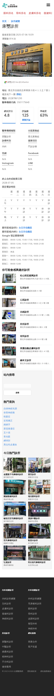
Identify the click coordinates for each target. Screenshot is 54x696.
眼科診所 (32, 608)
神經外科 (32, 628)
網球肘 (7, 440)
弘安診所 (24, 287)
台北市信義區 (25, 227)
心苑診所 (24, 299)
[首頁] (9, 5)
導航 (19, 94)
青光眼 (7, 436)
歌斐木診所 (33, 540)
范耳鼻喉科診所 (10, 540)
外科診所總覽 (34, 598)
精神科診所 (7, 656)
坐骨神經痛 (9, 412)
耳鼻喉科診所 (34, 603)
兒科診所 (6, 603)
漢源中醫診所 (34, 518)
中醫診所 (6, 646)
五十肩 (7, 432)
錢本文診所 (25, 360)
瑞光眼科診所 (34, 496)
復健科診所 (7, 613)
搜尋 (17, 392)
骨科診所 (32, 613)
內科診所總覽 (8, 598)
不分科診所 (7, 661)
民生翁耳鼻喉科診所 (37, 562)
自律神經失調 (10, 408)
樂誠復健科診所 (10, 496)
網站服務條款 (45, 671)
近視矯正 (8, 420)
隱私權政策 (31, 671)
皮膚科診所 (7, 608)
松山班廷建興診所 (29, 275)
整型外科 (32, 623)
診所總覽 (15, 21)
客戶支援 (32, 646)
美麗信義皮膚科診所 (30, 348)
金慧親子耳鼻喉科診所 (13, 474)
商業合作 (32, 641)
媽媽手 (7, 424)
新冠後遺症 (9, 428)
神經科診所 (7, 618)
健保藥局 (6, 666)
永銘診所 (24, 311)
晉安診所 (32, 474)
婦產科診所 (7, 651)
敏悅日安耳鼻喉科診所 (13, 518)
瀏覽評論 (26, 119)
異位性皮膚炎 (10, 444)
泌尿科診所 (33, 618)
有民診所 (24, 336)
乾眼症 (7, 416)
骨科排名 (21, 13)
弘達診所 (7, 562)
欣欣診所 (24, 323)
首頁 (4, 21)
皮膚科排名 (35, 13)
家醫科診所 (7, 641)
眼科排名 (8, 13)
